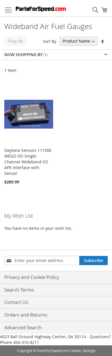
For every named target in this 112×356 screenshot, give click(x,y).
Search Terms (19, 290)
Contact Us (16, 302)
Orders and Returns (25, 315)
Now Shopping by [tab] (23, 54)
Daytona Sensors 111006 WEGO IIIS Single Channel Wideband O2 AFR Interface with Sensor (27, 162)
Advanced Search (23, 327)
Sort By (49, 41)
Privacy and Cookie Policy (31, 277)
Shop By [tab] (15, 41)
